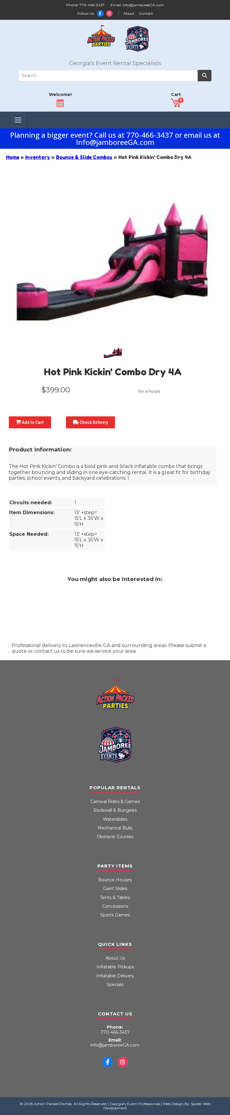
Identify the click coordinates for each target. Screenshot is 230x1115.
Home (12, 157)
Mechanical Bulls (115, 828)
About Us (115, 958)
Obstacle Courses (115, 836)
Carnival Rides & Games (115, 801)
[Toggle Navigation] (18, 120)
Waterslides (115, 819)
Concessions (115, 906)
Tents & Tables (115, 897)
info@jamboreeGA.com (143, 5)
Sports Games (115, 915)
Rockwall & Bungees (115, 810)
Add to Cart (32, 422)
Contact (146, 13)
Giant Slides (115, 888)
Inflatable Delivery (115, 976)
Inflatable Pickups (115, 967)
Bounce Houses (115, 880)
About (128, 13)
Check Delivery (93, 422)
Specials (115, 984)
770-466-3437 (92, 5)
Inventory (37, 157)
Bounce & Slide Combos (84, 157)
